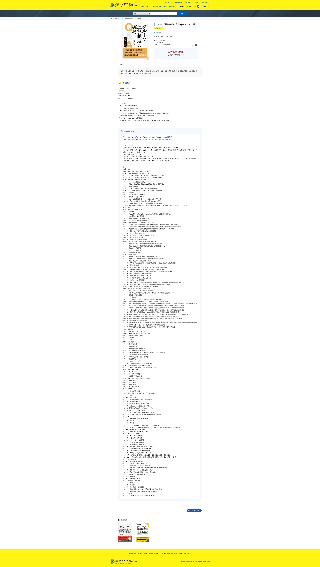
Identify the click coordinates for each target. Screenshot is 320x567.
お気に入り (207, 6)
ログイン (182, 6)
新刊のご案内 (145, 6)
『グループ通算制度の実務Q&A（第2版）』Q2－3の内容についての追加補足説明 (146, 139)
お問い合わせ (205, 2)
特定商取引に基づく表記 (135, 553)
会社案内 (167, 2)
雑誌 (165, 6)
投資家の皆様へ (178, 2)
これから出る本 (156, 6)
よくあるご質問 (148, 553)
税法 (119, 18)
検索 (182, 13)
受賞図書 (195, 2)
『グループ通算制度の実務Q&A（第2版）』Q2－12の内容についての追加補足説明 (147, 137)
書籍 (116, 18)
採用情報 (187, 2)
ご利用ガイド (156, 553)
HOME (111, 18)
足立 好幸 (157, 32)
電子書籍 (171, 6)
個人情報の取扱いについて (169, 553)
